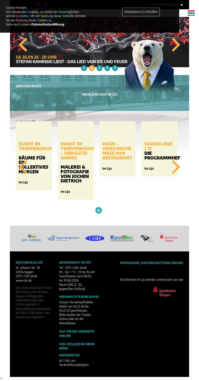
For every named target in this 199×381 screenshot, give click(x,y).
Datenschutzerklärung (162, 263)
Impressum (129, 263)
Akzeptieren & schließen (141, 11)
